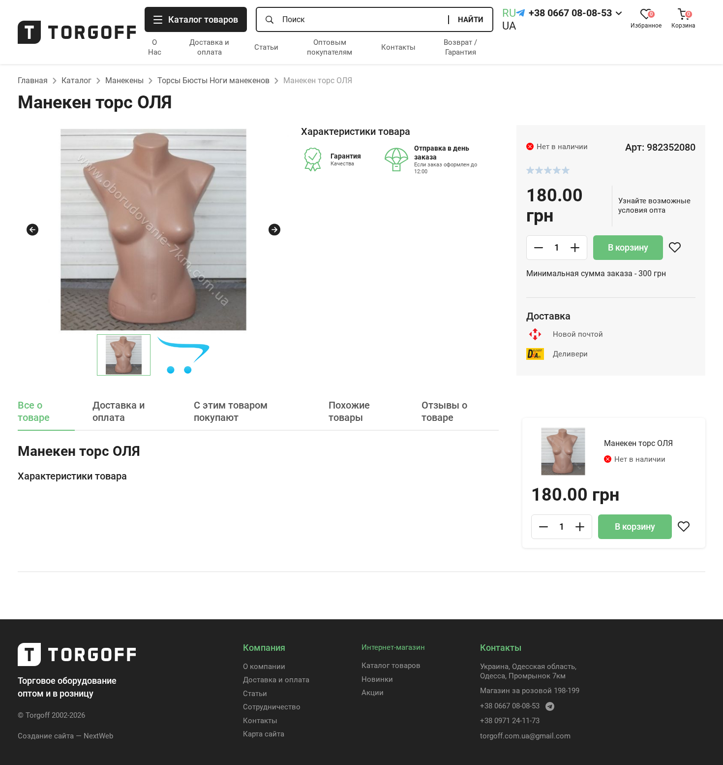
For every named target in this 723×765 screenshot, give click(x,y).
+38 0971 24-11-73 (510, 720)
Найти (470, 19)
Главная (33, 80)
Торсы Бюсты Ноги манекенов (213, 80)
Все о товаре (34, 411)
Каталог (76, 80)
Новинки (377, 679)
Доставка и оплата (209, 47)
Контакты (398, 47)
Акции (373, 692)
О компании (264, 666)
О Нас (154, 47)
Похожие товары (349, 411)
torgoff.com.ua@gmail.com (525, 736)
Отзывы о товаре (444, 411)
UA (509, 26)
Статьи (266, 47)
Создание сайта (46, 736)
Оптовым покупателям (329, 47)
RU (509, 13)
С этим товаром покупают (231, 411)
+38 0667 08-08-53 (570, 13)
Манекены (124, 80)
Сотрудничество (272, 706)
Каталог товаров (391, 665)
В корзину (628, 247)
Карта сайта (263, 734)
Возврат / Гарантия (460, 47)
